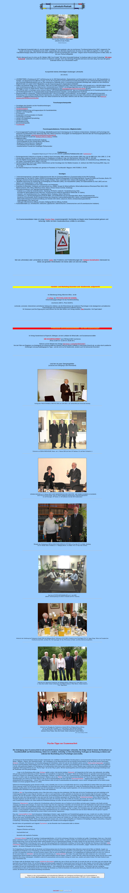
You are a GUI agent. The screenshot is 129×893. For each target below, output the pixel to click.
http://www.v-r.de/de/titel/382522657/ (74, 344)
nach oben (56, 890)
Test (82, 309)
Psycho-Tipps (49, 219)
